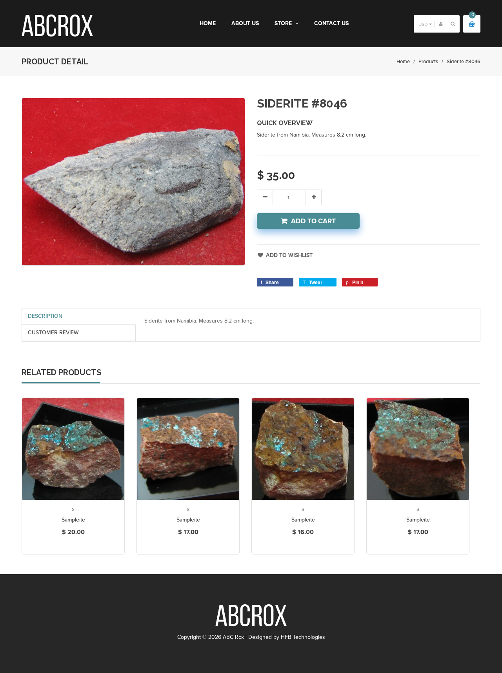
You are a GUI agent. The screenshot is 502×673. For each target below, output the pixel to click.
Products (428, 61)
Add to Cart (313, 221)
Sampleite (73, 519)
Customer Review (53, 332)
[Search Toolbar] (453, 23)
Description (45, 316)
